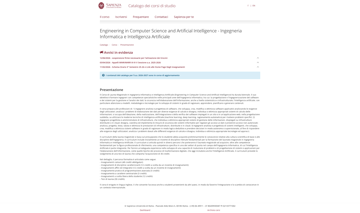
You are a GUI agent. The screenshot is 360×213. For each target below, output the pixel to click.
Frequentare (141, 17)
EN (254, 5)
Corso (114, 44)
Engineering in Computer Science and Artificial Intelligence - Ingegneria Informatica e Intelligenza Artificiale (171, 34)
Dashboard (145, 210)
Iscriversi (121, 17)
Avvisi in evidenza (118, 52)
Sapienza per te (184, 17)
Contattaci (161, 17)
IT (248, 5)
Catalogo (104, 44)
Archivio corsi (213, 210)
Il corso (104, 17)
